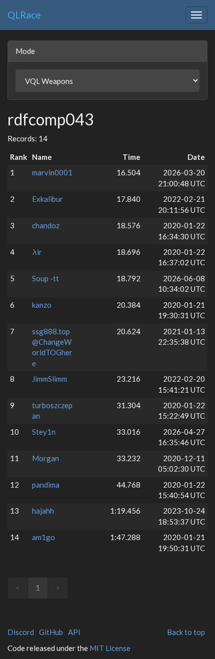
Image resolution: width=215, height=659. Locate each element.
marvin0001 (52, 172)
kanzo (42, 304)
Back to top (186, 632)
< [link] (18, 587)
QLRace (24, 14)
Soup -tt (45, 278)
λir (37, 251)
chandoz (46, 225)
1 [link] (38, 587)
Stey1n (44, 431)
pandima (46, 484)
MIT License (110, 648)
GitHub (51, 632)
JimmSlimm (49, 378)
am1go (43, 537)
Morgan (45, 458)
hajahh (43, 510)
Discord (21, 632)
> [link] (58, 587)
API (74, 632)
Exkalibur (47, 198)
